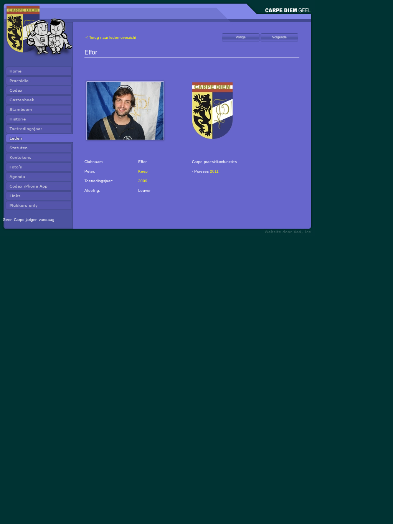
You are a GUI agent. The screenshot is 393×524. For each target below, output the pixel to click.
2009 (142, 181)
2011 (214, 171)
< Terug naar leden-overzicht (111, 37)
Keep (143, 171)
